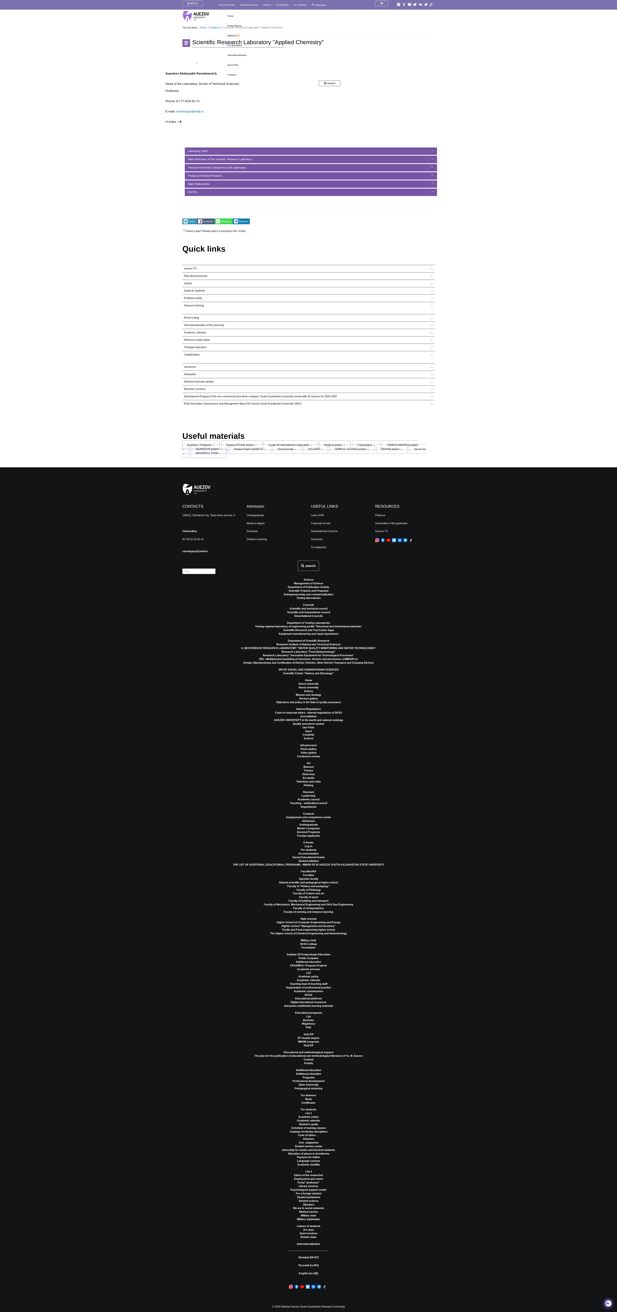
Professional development (309, 1081)
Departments (308, 806)
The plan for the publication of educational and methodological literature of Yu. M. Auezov (308, 1055)
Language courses (308, 1161)
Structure (308, 792)
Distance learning (194, 305)
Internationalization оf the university (204, 325)
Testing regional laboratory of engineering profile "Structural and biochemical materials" (308, 626)
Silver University (308, 1084)
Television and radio (308, 781)
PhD (308, 1027)
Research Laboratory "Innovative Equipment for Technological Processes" (308, 655)
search (310, 566)
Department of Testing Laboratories (308, 623)
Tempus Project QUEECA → (250, 449)
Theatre (308, 770)
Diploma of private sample (199, 381)
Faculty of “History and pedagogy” (308, 886)
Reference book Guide (197, 339)
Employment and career (308, 1179)
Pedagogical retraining (308, 1088)
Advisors (308, 1139)
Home (230, 16)
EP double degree (308, 1038)
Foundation (308, 947)
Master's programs (308, 828)
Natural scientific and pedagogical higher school (308, 882)
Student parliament (308, 1197)
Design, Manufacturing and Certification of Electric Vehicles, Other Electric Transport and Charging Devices (308, 662)
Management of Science (308, 583)
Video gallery (309, 752)
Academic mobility (308, 1164)
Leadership (308, 795)
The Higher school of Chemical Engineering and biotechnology (308, 933)
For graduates (234, 45)
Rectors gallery (308, 698)
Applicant (232, 35)
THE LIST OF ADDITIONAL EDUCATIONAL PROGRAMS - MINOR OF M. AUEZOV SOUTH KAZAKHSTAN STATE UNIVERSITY (308, 864)
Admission (308, 821)
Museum (308, 766)
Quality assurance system (308, 723)
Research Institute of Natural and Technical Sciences (308, 644)
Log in (308, 846)
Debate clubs (308, 1237)
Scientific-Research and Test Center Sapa (308, 630)
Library (188, 283)
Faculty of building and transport (308, 900)
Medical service (308, 1211)
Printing (308, 785)
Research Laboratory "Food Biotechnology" (309, 651)
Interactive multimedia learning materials (308, 1006)
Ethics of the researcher (308, 1175)
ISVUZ (308, 995)
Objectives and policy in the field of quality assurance (308, 702)
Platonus (380, 515)
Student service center (308, 1146)
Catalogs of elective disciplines (308, 1131)
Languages (320, 5)
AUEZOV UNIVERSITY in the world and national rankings (308, 720)
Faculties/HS (282, 5)
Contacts (231, 74)
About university (227, 5)
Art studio (309, 778)
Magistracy (308, 1023)
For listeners (308, 1095)
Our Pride (308, 727)
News (308, 1099)
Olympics (308, 1204)
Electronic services (195, 389)
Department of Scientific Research (308, 640)
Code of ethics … (308, 1135)
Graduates (190, 374)
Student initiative (308, 861)
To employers (318, 547)
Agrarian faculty (308, 878)
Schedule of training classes (308, 1128)
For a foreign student (308, 1193)
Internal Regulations (308, 709)
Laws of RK (317, 515)
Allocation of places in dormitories (308, 1153)
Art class (308, 1229)
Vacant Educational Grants (308, 857)
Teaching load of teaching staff (308, 984)
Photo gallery (308, 749)
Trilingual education (195, 347)
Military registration (308, 1219)
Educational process (195, 276)
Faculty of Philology (308, 890)
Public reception (308, 958)
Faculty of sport (308, 897)
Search (330, 83)
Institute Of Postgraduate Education (308, 954)
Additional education (308, 962)
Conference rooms (308, 756)
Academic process (249, 5)
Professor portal (193, 298)
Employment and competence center (308, 817)
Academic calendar (195, 332)
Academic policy (308, 976)
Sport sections (308, 1233)
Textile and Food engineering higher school (308, 929)
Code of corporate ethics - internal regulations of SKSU (308, 712)
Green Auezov (234, 25)
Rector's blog (191, 317)
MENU (194, 3)
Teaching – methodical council (308, 803)
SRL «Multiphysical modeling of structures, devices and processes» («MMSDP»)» (308, 659)
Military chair (308, 940)
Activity (308, 1063)
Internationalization (237, 55)
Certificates (308, 1102)
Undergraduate (255, 515)
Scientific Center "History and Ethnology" (308, 673)
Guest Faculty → (287, 449)
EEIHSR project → (391, 449)
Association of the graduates (391, 523)
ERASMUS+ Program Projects (308, 965)
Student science (308, 1201)
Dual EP (308, 1045)
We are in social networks (308, 1208)
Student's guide (308, 1124)
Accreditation (308, 716)
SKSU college (308, 944)
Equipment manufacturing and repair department (308, 633)
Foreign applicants (308, 835)
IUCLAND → (315, 449)
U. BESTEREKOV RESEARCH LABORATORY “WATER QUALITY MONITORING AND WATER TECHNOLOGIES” (308, 648)
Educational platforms (308, 998)
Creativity (308, 734)
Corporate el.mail (321, 523)
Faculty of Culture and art (308, 893)
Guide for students (194, 290)
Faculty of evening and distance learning (308, 912)
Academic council (308, 799)
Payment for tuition (308, 1157)
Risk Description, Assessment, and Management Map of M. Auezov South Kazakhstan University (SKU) (242, 403)
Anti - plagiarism (308, 1142)
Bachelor (308, 1020)
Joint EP (308, 1034)
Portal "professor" (308, 1182)
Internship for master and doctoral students (308, 1150)
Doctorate (252, 531)
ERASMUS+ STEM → (208, 453)
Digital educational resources (308, 1002)
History (308, 691)
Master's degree (256, 523)
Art (308, 763)
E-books (308, 842)
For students (299, 5)
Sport (308, 731)
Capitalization (192, 354)
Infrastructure (308, 745)
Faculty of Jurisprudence (308, 908)
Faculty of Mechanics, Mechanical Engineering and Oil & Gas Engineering (308, 904)
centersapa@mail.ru (190, 111)
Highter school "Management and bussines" (309, 926)
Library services (308, 1186)
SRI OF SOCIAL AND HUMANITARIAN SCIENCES (308, 669)
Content (308, 1059)
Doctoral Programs (308, 832)
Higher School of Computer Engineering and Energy (308, 922)
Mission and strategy (308, 695)
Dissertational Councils (324, 531)
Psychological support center (308, 1189)
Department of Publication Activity (308, 587)
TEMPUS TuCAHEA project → (352, 449)
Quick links (232, 65)
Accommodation (308, 853)
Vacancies (190, 366)
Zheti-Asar (308, 774)
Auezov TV (190, 268)
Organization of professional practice (308, 987)
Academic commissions (308, 991)
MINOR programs (308, 1041)
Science (267, 5)
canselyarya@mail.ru (195, 551)
